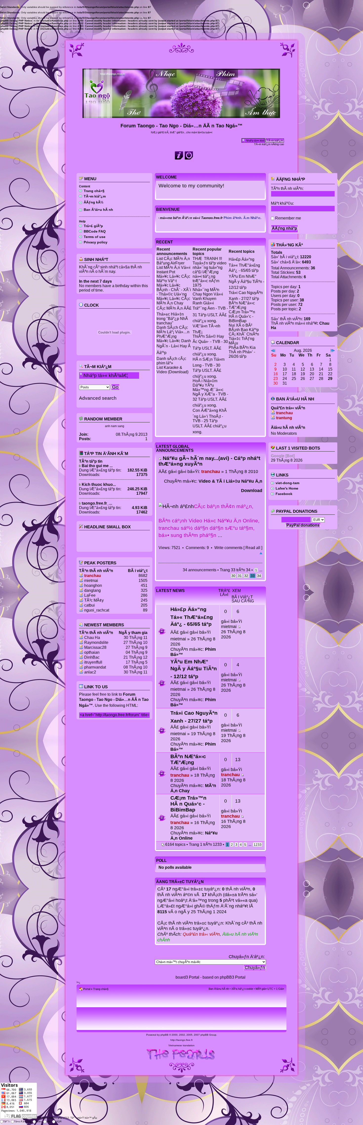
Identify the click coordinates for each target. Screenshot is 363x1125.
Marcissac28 (95, 647)
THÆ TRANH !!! (207, 259)
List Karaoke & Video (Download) (172, 369)
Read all (252, 548)
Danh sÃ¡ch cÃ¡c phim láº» (171, 360)
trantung (284, 418)
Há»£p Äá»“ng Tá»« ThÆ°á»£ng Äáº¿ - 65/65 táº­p (244, 265)
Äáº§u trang (261, 553)
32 (246, 576)
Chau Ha (92, 637)
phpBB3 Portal (232, 977)
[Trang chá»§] (181, 115)
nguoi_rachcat (96, 610)
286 (144, 595)
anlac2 (90, 672)
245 (144, 600)
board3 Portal (187, 977)
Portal (86, 988)
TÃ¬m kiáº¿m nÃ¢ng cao (269, 144)
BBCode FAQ (95, 231)
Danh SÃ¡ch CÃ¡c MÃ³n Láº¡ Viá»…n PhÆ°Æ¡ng (173, 331)
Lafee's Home (287, 488)
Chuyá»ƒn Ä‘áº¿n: (247, 956)
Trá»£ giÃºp (93, 226)
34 (259, 576)
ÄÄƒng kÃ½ (93, 202)
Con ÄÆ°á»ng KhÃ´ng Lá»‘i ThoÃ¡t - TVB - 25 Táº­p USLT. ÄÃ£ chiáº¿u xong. (210, 421)
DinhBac (92, 657)
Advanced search (98, 398)
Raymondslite (96, 642)
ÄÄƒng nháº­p (290, 179)
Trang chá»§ (94, 191)
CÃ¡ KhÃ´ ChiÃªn (244, 334)
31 (240, 576)
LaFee (90, 595)
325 (144, 590)
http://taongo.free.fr (181, 1040)
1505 (143, 580)
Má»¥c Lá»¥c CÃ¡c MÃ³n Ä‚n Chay (173, 300)
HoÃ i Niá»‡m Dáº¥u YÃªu (205, 383)
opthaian (92, 652)
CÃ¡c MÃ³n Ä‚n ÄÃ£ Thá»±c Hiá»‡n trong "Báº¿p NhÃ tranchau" (174, 315)
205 (144, 605)
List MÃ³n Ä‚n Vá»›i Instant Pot (173, 269)
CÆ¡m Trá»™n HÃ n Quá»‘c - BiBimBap (242, 316)
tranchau (92, 575)
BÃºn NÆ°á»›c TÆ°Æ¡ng (242, 305)
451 (144, 585)
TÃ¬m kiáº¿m (95, 196)
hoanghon (93, 585)
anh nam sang (114, 426)
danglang (92, 590)
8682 (143, 575)
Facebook (284, 494)
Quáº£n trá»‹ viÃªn (201, 934)
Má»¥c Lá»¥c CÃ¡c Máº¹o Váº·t (173, 278)
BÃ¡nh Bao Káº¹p (244, 330)
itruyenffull (93, 662)
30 (233, 576)
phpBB (164, 1034)
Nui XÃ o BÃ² (240, 325)
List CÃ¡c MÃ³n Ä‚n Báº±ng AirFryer (173, 261)
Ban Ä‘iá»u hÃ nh (98, 210)
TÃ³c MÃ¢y (94, 600)
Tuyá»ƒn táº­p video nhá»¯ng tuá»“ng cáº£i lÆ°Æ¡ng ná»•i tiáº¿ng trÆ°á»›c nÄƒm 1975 (209, 274)
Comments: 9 (197, 548)
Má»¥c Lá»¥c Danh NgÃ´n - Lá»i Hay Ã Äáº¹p (174, 347)
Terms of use (94, 237)
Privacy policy (95, 242)
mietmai (91, 580)
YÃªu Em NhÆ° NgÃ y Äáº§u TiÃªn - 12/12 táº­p (246, 282)
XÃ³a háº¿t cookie (242, 988)
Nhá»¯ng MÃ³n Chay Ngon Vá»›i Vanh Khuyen (208, 294)
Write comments (228, 548)
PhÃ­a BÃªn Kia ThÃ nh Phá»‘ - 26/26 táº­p (242, 351)
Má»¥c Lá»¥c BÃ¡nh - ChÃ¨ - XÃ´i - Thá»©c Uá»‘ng (174, 289)
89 (145, 610)
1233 (258, 845)
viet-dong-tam (287, 483)
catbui (89, 605)
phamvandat (95, 667)
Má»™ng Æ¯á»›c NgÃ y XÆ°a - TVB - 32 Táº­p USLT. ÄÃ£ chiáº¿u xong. (210, 397)
